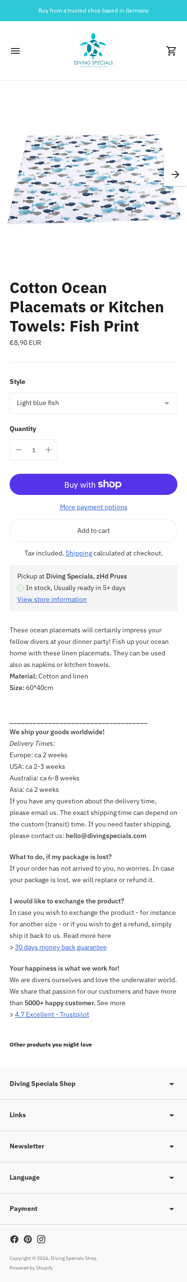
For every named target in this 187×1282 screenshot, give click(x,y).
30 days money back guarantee (61, 947)
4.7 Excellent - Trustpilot (52, 1014)
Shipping (79, 553)
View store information (52, 599)
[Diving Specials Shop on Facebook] (14, 1239)
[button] (175, 174)
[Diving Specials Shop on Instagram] (41, 1239)
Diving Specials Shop (73, 1258)
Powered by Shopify (31, 1268)
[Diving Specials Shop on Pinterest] (28, 1239)
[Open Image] (93, 174)
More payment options (94, 507)
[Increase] (48, 450)
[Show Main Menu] (15, 51)
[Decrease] (18, 450)
